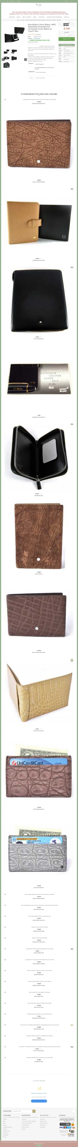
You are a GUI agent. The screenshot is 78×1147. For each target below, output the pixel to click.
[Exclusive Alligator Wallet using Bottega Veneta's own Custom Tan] (39, 692)
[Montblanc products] (66, 24)
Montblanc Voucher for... (39, 417)
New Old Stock (6, 1131)
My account (44, 1115)
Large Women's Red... (39, 952)
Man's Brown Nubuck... (39, 809)
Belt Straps (27, 17)
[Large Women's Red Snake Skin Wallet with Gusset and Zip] (39, 948)
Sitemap (23, 1129)
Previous (3, 59)
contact (12, 1)
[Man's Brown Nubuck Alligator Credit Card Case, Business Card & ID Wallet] (39, 771)
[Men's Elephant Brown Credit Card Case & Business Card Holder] (39, 894)
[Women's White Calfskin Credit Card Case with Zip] (39, 981)
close (39, 1145)
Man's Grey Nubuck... (39, 887)
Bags (35, 17)
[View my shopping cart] (73, 1)
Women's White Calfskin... (39, 985)
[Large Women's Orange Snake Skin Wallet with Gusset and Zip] (39, 959)
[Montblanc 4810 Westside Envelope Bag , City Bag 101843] (39, 1057)
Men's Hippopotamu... (39, 909)
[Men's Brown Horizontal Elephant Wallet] (39, 614)
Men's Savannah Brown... (39, 182)
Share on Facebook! (40, 78)
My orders (42, 1119)
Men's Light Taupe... (39, 1007)
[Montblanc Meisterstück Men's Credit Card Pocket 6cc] (39, 1014)
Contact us (24, 1119)
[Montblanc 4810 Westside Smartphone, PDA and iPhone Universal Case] (39, 457)
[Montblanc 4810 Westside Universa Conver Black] (6, 51)
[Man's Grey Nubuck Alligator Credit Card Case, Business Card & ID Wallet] (39, 849)
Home (18, 20)
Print (31, 78)
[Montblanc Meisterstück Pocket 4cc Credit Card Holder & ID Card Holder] (39, 99)
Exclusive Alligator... (39, 730)
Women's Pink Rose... (39, 974)
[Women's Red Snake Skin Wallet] (39, 938)
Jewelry (42, 17)
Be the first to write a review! (39, 1101)
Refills (66, 17)
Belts (19, 17)
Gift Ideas (5, 1133)
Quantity (66, 32)
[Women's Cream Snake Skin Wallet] (39, 927)
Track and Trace (25, 1127)
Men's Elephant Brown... (39, 898)
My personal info (44, 1123)
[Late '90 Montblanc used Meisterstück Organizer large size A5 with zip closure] (39, 300)
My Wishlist (42, 1127)
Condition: (30, 38)
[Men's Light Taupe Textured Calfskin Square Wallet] (39, 1003)
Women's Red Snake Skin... (39, 942)
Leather (12, 17)
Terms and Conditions (27, 1123)
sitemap (18, 1)
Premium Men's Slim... (39, 1029)
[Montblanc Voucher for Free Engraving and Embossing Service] (39, 379)
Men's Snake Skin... (39, 996)
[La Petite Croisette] (39, 7)
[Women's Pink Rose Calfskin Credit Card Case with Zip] (39, 970)
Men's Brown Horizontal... (39, 652)
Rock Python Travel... (39, 1050)
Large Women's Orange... (39, 963)
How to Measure (25, 1125)
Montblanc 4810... (39, 495)
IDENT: (29, 36)
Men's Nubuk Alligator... (39, 920)
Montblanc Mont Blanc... (39, 260)
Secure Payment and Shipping (28, 1121)
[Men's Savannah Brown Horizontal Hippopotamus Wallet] (39, 144)
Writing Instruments (54, 17)
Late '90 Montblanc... (39, 338)
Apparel (5, 1129)
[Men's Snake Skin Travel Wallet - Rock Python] (39, 992)
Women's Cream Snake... (39, 931)
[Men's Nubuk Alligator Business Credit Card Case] (39, 916)
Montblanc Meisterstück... (39, 103)
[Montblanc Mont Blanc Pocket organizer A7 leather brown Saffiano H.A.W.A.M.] (39, 222)
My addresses (43, 1121)
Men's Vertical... (39, 574)
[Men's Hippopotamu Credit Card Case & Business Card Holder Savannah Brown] (39, 905)
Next (25, 59)
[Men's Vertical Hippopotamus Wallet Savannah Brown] (39, 536)
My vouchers (43, 1125)
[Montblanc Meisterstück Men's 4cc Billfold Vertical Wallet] (39, 1035)
